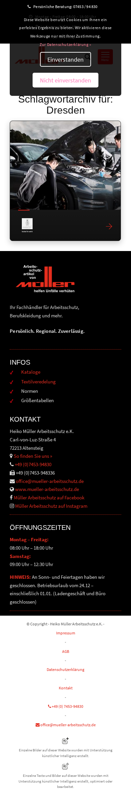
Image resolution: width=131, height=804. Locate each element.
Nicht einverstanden (65, 80)
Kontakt (66, 687)
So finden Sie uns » (33, 456)
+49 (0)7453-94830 (33, 464)
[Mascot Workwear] (65, 165)
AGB (65, 651)
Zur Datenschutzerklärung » (65, 44)
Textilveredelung (38, 381)
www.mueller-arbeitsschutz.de (47, 489)
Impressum (65, 632)
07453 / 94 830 (88, 6)
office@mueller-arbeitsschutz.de (50, 481)
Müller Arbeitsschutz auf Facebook (49, 497)
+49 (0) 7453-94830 (67, 706)
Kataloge (30, 372)
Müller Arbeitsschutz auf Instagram (51, 506)
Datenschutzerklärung (65, 669)
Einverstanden (65, 59)
